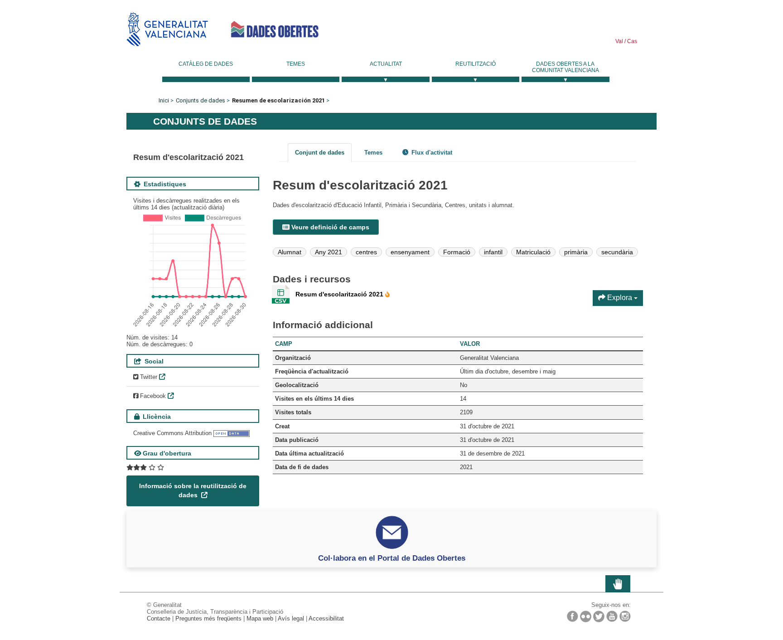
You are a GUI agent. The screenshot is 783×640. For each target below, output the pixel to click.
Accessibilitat (326, 618)
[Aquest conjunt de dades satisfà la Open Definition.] (231, 433)
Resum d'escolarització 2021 (340, 294)
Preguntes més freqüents (208, 618)
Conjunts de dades (200, 100)
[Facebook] (572, 616)
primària (576, 252)
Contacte (158, 618)
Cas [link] (631, 41)
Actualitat (386, 64)
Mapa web (259, 618)
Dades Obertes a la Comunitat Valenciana (565, 67)
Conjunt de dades (319, 152)
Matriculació (533, 252)
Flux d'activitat (431, 152)
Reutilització (475, 64)
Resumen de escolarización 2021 (278, 100)
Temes (295, 64)
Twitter (147, 376)
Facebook (152, 396)
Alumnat (289, 252)
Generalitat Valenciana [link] (167, 29)
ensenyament (410, 252)
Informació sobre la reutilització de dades (192, 490)
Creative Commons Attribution (172, 433)
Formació (456, 252)
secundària (617, 252)
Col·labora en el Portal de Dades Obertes (391, 557)
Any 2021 (328, 252)
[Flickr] (585, 616)
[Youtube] (612, 616)
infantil (493, 252)
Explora (619, 297)
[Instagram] (625, 616)
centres (366, 252)
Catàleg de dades (206, 64)
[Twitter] (598, 616)
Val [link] (619, 41)
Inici (164, 100)
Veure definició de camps (329, 227)
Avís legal (291, 618)
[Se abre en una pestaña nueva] (145, 467)
